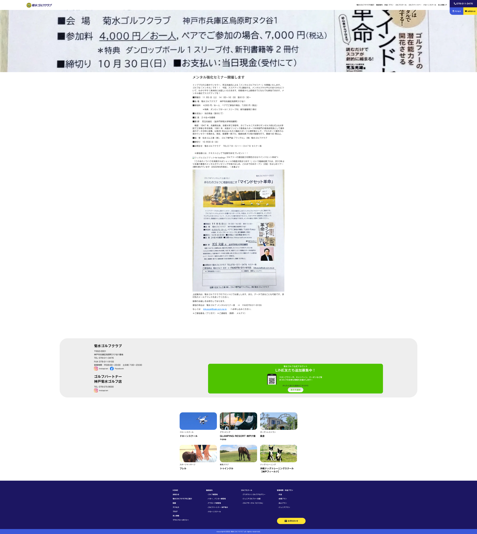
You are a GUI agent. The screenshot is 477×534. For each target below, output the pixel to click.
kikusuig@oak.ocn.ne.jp (215, 309)
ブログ (175, 511)
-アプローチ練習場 (214, 503)
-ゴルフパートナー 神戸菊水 (217, 507)
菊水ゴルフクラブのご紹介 (182, 498)
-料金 (280, 494)
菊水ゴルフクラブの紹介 (365, 4)
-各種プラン (282, 498)
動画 (174, 503)
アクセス (176, 507)
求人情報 (441, 4)
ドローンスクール (429, 4)
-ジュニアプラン (284, 507)
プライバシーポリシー (181, 520)
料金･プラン (388, 4)
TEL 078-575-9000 (104, 386)
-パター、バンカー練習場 (216, 498)
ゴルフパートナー (414, 4)
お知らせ (176, 494)
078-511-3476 (464, 3)
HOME (175, 490)
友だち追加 (295, 390)
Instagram (103, 368)
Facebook (119, 368)
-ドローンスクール (214, 511)
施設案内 (379, 4)
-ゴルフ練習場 (212, 494)
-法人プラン (282, 503)
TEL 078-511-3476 (104, 358)
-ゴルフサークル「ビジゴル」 (253, 503)
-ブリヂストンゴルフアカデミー (253, 494)
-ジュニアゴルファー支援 (251, 498)
